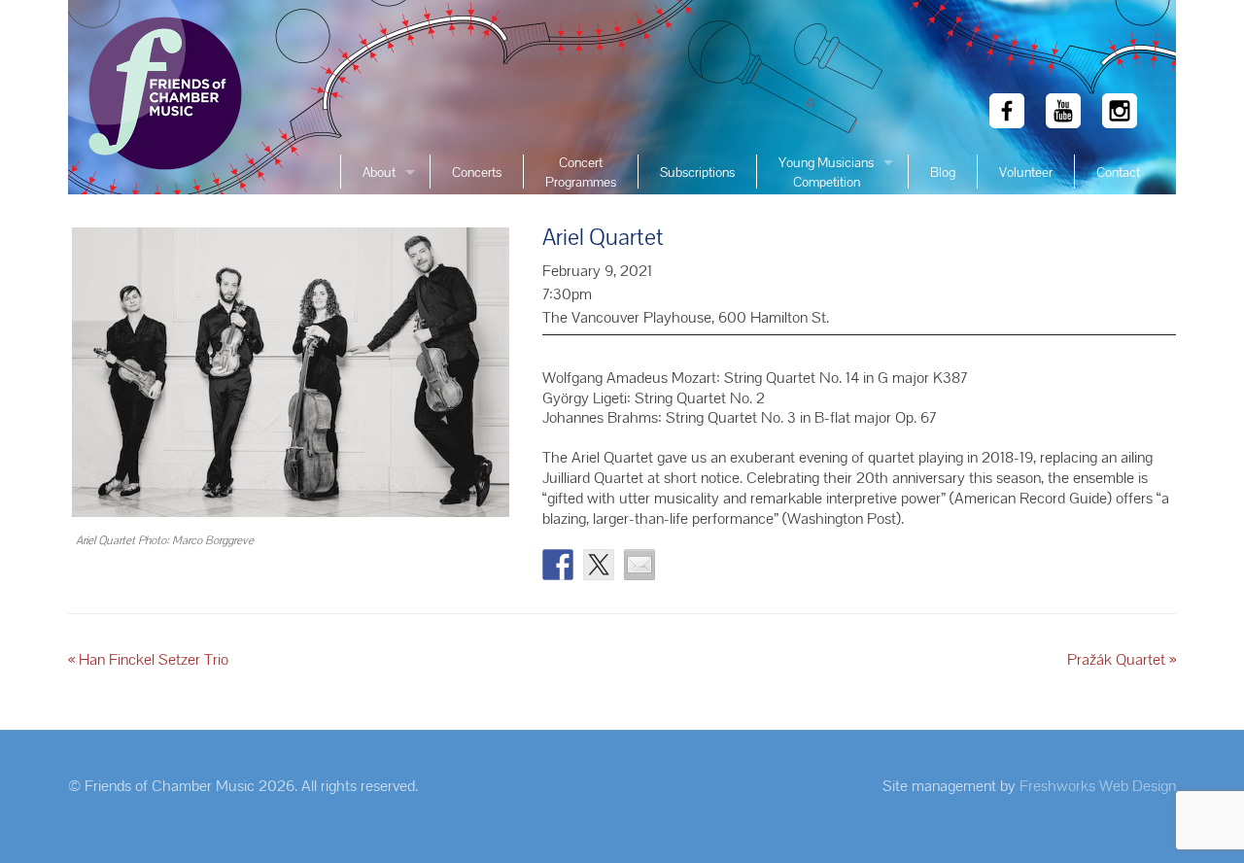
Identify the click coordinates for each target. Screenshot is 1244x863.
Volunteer (1026, 172)
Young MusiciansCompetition (826, 172)
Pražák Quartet (1121, 659)
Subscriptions (697, 172)
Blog (942, 172)
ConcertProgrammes (580, 172)
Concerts (476, 172)
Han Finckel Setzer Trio (148, 659)
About (379, 172)
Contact (1118, 172)
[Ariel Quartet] (290, 374)
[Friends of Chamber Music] (160, 97)
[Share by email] (639, 564)
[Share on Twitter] (598, 564)
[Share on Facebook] (557, 564)
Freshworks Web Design (1097, 786)
